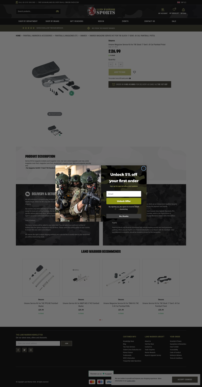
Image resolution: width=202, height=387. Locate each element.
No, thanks (123, 216)
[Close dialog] (144, 168)
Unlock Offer (124, 201)
